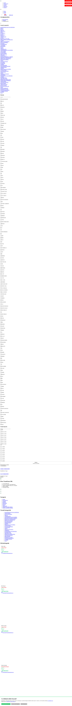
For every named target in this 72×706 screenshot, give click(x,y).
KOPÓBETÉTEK (3, 77)
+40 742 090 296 (68, 0)
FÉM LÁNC (2, 54)
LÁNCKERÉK (3, 52)
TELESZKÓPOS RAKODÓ (5, 66)
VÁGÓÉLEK (2, 45)
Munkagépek (5, 6)
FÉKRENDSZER (3, 67)
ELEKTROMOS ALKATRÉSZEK (6, 75)
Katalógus (5, 5)
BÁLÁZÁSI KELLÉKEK (4, 90)
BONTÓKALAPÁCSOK (4, 38)
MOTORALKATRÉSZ (4, 59)
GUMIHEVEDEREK (4, 91)
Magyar (5, 11)
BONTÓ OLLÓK (3, 85)
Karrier (4, 505)
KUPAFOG (2, 43)
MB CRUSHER (3, 83)
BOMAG (2, 35)
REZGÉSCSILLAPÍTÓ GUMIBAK (6, 56)
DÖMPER (2, 64)
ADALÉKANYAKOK (4, 82)
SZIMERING (2, 74)
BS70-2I (1, 29)
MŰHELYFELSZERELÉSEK (5, 79)
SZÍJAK (1, 60)
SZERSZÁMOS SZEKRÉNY (5, 80)
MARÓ (1, 87)
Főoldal (5, 2)
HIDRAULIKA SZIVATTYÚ (5, 58)
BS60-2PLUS (2, 31)
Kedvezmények (6, 3)
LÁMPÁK (2, 76)
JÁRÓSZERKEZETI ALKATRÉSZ (6, 50)
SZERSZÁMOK (3, 81)
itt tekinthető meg (50, 700)
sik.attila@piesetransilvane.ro (7, 553)
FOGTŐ (1, 47)
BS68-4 (1, 32)
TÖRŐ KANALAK (3, 84)
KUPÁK (1, 37)
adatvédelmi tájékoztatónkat (11, 701)
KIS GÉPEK (2, 62)
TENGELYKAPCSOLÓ (9, 529)
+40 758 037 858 (68, 3)
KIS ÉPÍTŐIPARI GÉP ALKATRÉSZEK (7, 27)
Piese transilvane (5, 19)
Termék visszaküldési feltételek (8, 507)
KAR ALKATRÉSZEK (4, 71)
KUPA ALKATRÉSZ (4, 42)
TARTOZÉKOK (3, 36)
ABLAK (1, 48)
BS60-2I (1, 28)
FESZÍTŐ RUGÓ (3, 55)
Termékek (5, 4)
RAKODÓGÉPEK (3, 65)
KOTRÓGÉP (2, 63)
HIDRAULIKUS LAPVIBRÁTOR (6, 39)
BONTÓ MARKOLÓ (4, 88)
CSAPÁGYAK (3, 72)
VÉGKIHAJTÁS (3, 49)
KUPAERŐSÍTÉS (3, 44)
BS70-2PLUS (2, 33)
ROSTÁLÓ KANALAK (4, 86)
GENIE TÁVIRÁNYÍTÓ (5, 468)
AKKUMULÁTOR (3, 78)
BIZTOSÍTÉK (2, 46)
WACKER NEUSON (4, 61)
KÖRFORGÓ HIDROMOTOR (5, 57)
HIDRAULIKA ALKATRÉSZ (5, 69)
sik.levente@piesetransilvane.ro (8, 632)
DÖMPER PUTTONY (4, 89)
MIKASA (2, 30)
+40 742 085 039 (68, 5)
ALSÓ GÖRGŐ (3, 51)
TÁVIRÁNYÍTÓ (3, 70)
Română (5, 12)
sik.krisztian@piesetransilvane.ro (8, 672)
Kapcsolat (5, 7)
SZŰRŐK (2, 68)
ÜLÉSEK (2, 40)
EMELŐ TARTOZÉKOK (4, 41)
